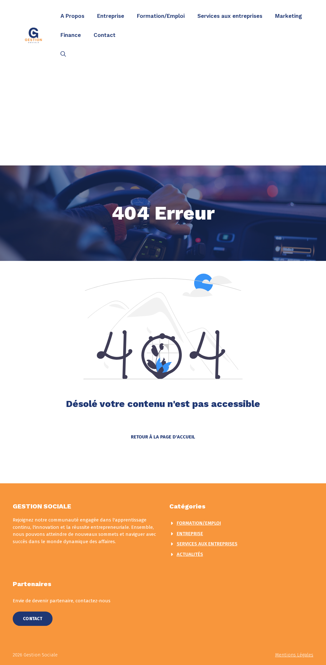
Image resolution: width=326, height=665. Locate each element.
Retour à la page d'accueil (163, 437)
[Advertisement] (163, 117)
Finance (70, 35)
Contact (105, 35)
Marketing (288, 16)
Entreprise (110, 16)
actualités (190, 554)
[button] (63, 54)
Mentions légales (294, 655)
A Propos (72, 16)
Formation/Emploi (161, 16)
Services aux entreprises (229, 16)
